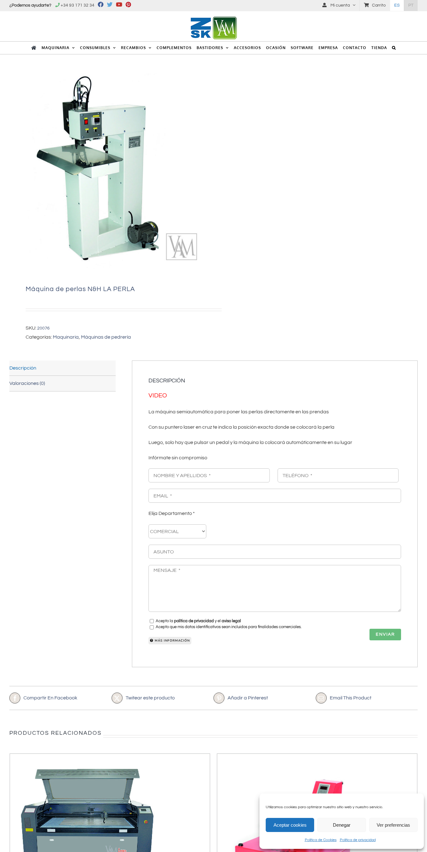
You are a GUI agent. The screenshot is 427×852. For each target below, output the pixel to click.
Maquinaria (66, 337)
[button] (393, 48)
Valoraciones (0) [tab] (27, 383)
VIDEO (157, 395)
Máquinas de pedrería (106, 337)
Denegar (341, 825)
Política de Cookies (321, 840)
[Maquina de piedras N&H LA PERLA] (107, 171)
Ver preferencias (393, 825)
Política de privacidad (358, 840)
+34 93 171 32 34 (77, 5)
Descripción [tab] (22, 368)
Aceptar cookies (290, 825)
